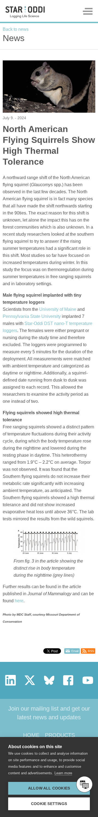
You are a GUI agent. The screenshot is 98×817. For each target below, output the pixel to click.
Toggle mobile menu (88, 11)
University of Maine (57, 309)
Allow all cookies (49, 788)
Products (60, 735)
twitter (29, 680)
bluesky (49, 680)
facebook (68, 680)
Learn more (63, 773)
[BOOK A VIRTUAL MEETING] (84, 784)
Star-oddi (25, 12)
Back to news (16, 29)
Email (74, 651)
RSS (91, 651)
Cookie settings (49, 804)
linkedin (10, 680)
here (19, 600)
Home (31, 735)
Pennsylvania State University (32, 316)
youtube (87, 680)
